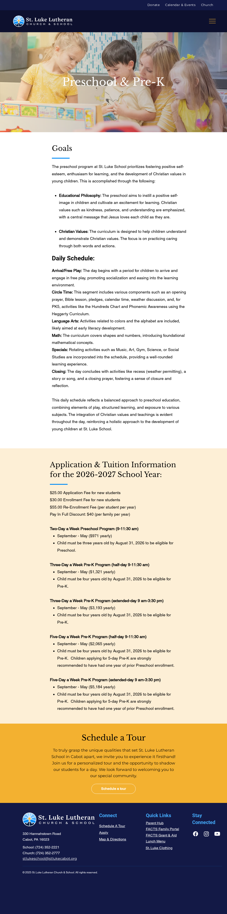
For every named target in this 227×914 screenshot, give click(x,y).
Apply (103, 832)
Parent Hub (155, 823)
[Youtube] (217, 833)
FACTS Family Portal (162, 829)
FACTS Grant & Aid (161, 835)
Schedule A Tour (112, 826)
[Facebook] (195, 833)
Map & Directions (112, 839)
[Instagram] (206, 833)
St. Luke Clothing (159, 848)
